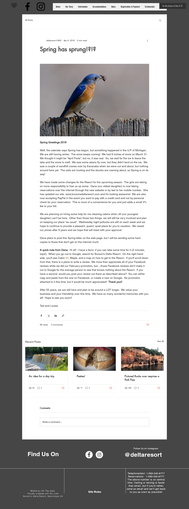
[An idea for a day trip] (46, 359)
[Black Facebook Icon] (27, 6)
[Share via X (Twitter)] (48, 315)
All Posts (29, 20)
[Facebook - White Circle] (89, 454)
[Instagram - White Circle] (99, 454)
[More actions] (147, 40)
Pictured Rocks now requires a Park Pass (142, 377)
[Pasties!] (94, 359)
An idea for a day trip (41, 376)
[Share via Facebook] (41, 315)
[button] (160, 20)
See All (160, 341)
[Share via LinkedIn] (55, 315)
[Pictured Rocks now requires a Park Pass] (142, 359)
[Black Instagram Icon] (40, 6)
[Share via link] (63, 315)
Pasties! (81, 376)
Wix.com (54, 493)
